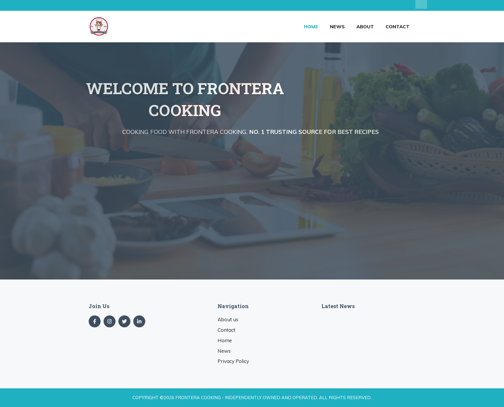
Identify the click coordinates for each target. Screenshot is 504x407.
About (365, 26)
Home (311, 26)
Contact (398, 26)
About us (228, 319)
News (337, 26)
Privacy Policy (233, 361)
